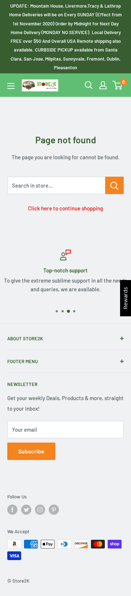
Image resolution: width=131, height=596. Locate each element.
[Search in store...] (114, 185)
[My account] (103, 85)
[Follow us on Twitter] (26, 510)
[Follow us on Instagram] (40, 510)
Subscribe (31, 451)
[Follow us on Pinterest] (54, 510)
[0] (117, 85)
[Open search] (89, 85)
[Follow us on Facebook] (12, 510)
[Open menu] (11, 86)
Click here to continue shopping (65, 208)
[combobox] (56, 185)
